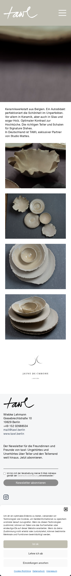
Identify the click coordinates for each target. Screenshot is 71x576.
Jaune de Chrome (35, 386)
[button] (66, 509)
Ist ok (35, 544)
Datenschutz (39, 571)
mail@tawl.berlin (14, 429)
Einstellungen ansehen (35, 562)
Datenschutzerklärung (28, 475)
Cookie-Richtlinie (22, 571)
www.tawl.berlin (13, 433)
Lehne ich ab (35, 553)
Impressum (51, 571)
